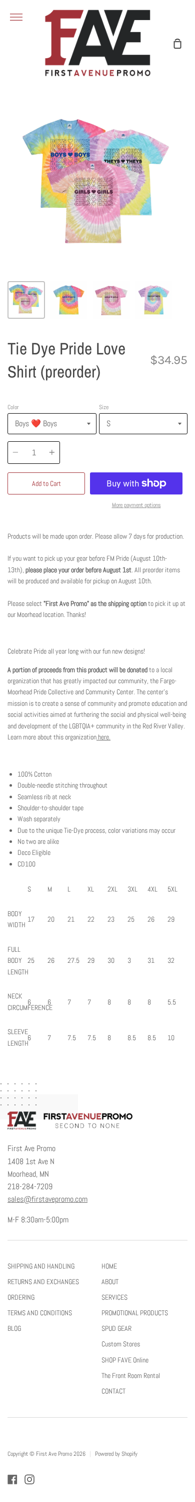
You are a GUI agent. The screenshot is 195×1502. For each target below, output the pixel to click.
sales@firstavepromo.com (48, 1199)
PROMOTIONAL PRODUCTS (135, 1312)
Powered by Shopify (116, 1454)
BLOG (14, 1328)
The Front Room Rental (131, 1375)
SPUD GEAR (117, 1328)
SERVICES (115, 1297)
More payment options (136, 505)
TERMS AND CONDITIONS (40, 1312)
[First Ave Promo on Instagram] (29, 1479)
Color (13, 407)
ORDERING (21, 1297)
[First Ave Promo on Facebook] (13, 1479)
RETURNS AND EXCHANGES (43, 1281)
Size (103, 407)
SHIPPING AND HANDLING (41, 1266)
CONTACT (114, 1391)
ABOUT (110, 1281)
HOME (109, 1266)
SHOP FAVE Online (125, 1359)
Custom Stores (121, 1343)
